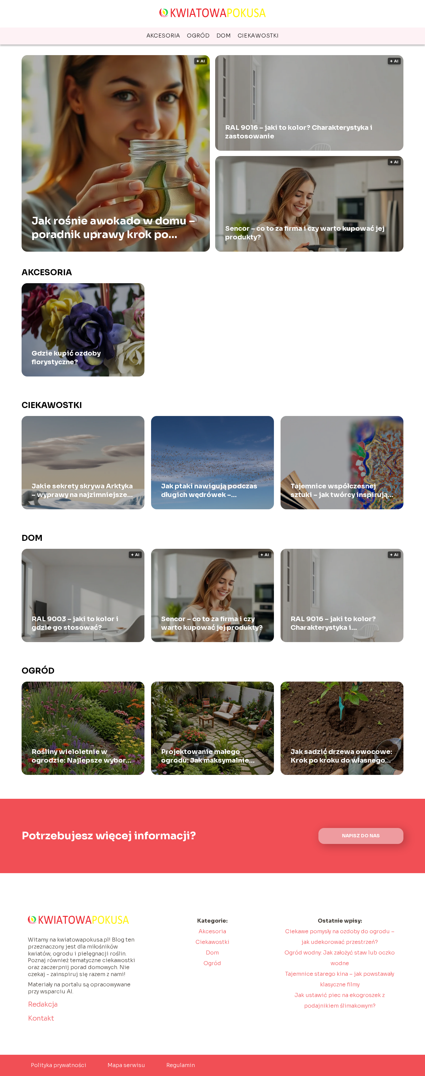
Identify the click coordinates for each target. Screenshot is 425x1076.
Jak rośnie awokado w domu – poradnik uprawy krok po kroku (113, 227)
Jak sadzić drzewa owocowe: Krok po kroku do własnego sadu (341, 756)
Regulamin (180, 1065)
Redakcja (43, 1004)
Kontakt (41, 1018)
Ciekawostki (258, 35)
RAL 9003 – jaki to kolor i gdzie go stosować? (75, 623)
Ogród (198, 35)
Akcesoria (163, 35)
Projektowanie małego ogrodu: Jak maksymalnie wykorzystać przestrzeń (205, 756)
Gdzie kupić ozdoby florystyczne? (66, 357)
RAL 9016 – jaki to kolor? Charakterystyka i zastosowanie (299, 132)
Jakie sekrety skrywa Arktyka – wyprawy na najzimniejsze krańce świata (82, 490)
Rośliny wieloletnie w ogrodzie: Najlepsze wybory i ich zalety (82, 756)
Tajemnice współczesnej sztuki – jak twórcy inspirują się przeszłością (339, 490)
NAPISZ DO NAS (361, 836)
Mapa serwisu (126, 1065)
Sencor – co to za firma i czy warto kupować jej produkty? (304, 232)
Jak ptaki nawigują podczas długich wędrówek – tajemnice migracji (209, 490)
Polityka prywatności (58, 1065)
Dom (223, 35)
